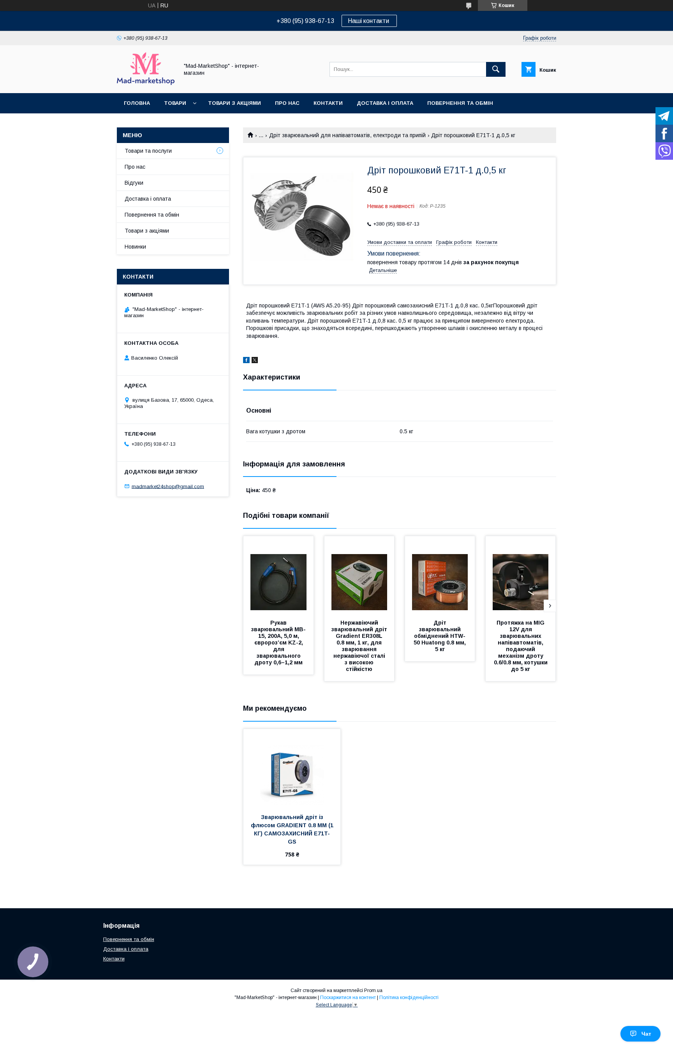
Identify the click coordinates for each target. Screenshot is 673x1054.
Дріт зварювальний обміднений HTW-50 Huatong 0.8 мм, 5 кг (440, 636)
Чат (646, 1034)
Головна (137, 103)
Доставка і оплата (385, 103)
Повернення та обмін (460, 103)
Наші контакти (369, 21)
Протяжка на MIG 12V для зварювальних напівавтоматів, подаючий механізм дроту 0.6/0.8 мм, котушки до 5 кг (521, 646)
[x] (255, 361)
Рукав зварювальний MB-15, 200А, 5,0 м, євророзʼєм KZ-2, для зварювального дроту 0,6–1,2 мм (278, 643)
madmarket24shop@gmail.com (168, 486)
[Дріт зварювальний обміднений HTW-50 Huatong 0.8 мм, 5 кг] (440, 575)
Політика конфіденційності (409, 997)
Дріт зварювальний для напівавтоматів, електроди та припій (347, 135)
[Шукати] (496, 69)
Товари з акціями (234, 103)
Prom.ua (373, 990)
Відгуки (134, 183)
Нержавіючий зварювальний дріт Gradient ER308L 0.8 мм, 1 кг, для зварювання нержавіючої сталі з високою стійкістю (360, 646)
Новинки (135, 247)
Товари (175, 103)
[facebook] (246, 361)
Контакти (328, 103)
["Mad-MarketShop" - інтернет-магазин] (145, 83)
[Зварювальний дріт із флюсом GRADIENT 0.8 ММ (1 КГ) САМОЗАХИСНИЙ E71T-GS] (291, 768)
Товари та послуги (148, 151)
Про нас (287, 103)
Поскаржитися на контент (348, 997)
